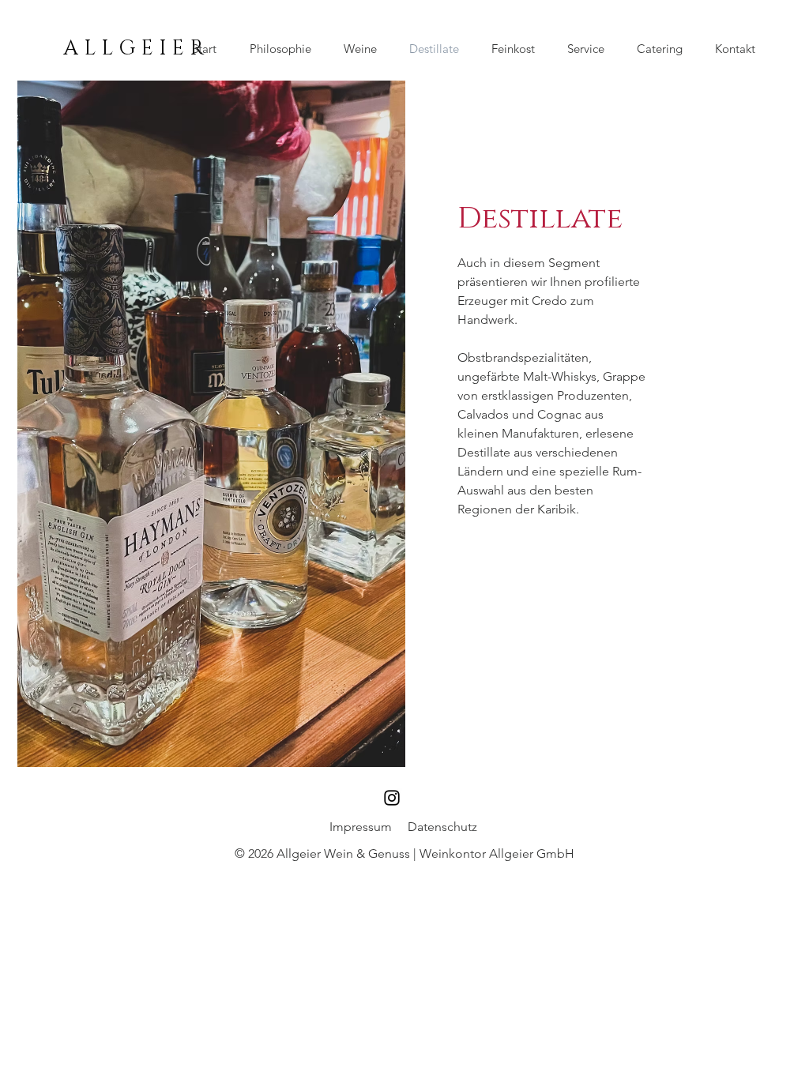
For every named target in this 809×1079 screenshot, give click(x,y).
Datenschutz (442, 826)
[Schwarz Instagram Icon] (392, 798)
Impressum (360, 826)
